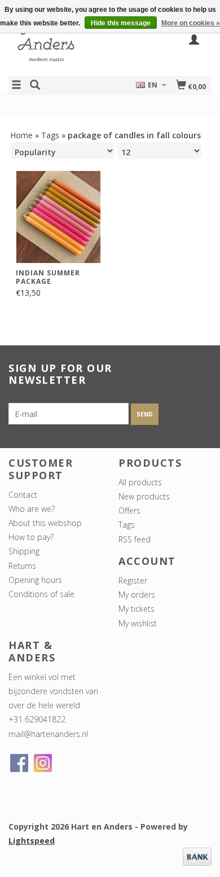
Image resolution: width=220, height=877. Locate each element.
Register (132, 580)
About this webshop (45, 523)
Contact (22, 494)
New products (144, 496)
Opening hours (35, 580)
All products (140, 482)
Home (21, 135)
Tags (50, 135)
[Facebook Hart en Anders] (19, 763)
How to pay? (31, 537)
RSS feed (134, 539)
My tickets (136, 608)
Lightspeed (31, 840)
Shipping (23, 551)
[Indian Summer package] (58, 217)
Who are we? (31, 508)
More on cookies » (190, 23)
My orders (136, 594)
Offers (129, 510)
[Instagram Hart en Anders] (43, 763)
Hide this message (121, 23)
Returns (22, 565)
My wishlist (137, 623)
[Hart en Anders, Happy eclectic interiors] (59, 47)
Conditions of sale (41, 594)
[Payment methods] (197, 855)
